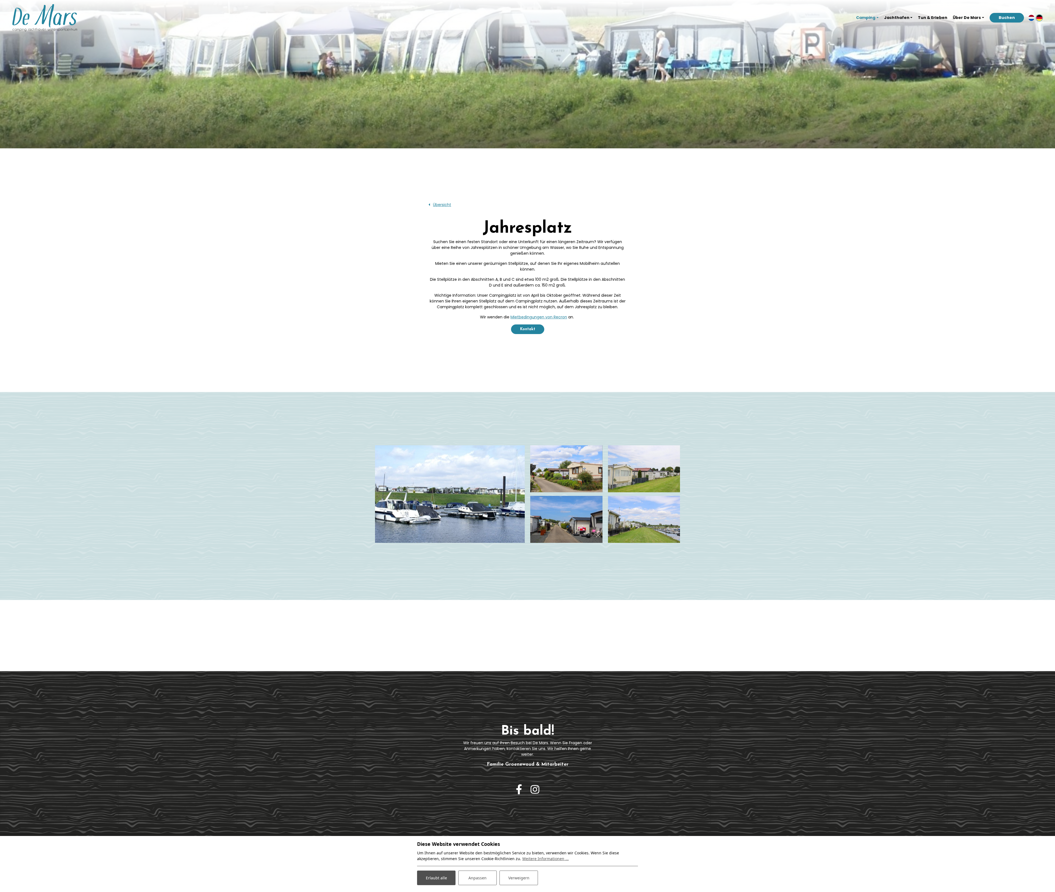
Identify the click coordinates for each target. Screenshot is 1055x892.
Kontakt (527, 329)
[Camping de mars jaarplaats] (450, 494)
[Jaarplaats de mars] (566, 468)
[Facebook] (519, 789)
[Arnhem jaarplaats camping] (644, 468)
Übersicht (442, 204)
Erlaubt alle (436, 877)
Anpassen (477, 877)
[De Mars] (44, 17)
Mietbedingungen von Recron (538, 317)
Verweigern (518, 877)
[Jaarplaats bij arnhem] (566, 519)
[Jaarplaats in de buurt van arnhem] (644, 519)
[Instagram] (535, 789)
